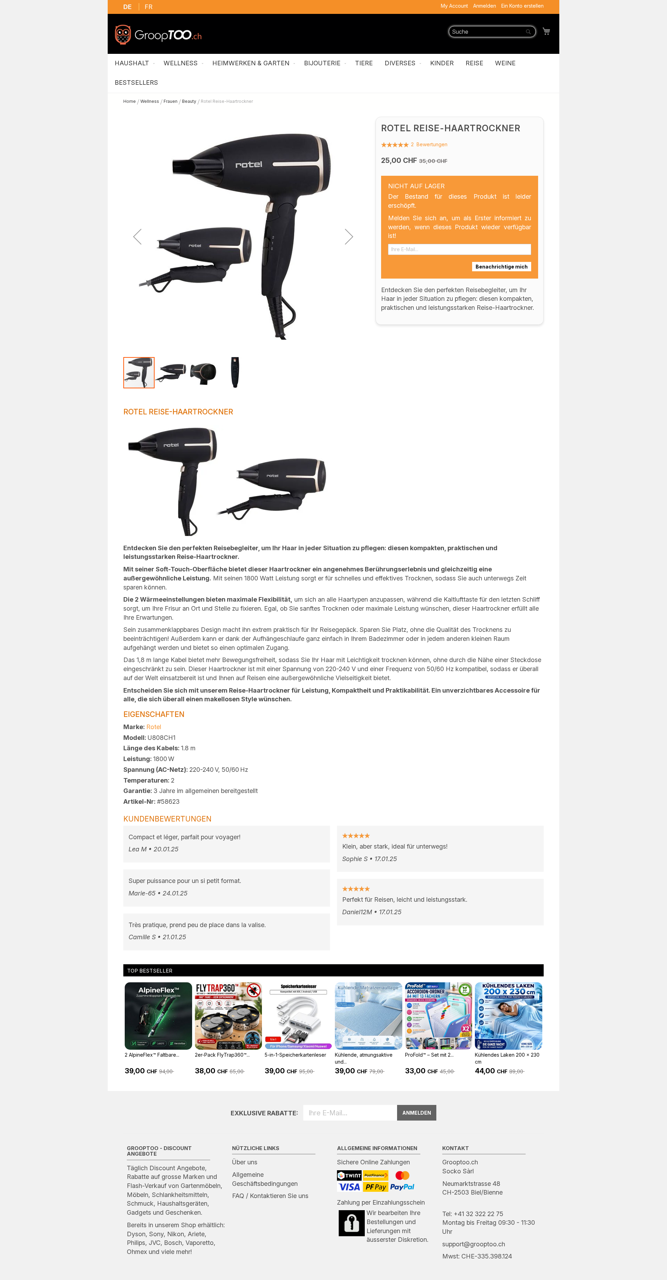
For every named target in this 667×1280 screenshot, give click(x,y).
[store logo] (158, 34)
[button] (137, 236)
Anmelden (484, 6)
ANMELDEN (416, 1113)
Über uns (244, 1162)
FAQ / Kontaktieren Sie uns (270, 1195)
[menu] (333, 73)
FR (149, 6)
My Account (454, 6)
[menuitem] (133, 63)
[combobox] (492, 31)
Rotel (153, 726)
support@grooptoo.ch (473, 1244)
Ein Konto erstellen (522, 6)
